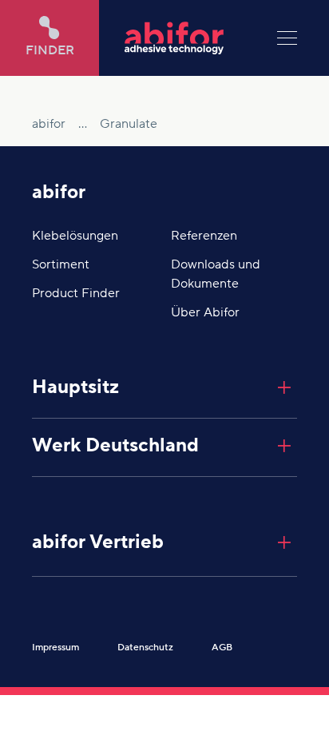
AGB (222, 648)
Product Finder (76, 293)
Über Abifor (205, 312)
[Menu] (287, 38)
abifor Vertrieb (98, 542)
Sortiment (60, 264)
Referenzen (204, 236)
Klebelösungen (75, 236)
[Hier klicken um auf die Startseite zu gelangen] (188, 38)
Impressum (55, 648)
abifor (58, 192)
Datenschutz (145, 648)
